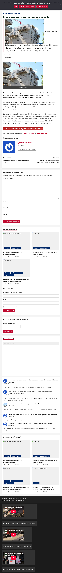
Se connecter (9, 311)
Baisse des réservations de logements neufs (12, 253)
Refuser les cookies (27, 6)
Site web (5, 214)
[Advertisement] (31, 360)
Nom (5, 201)
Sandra (10, 423)
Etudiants (13, 273)
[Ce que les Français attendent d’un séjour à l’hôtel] (45, 241)
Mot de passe (7, 300)
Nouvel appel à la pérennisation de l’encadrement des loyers (36, 404)
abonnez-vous (29, 134)
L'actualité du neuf (14, 13)
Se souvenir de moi (11, 307)
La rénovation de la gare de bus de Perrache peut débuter (34, 423)
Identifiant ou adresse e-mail (12, 293)
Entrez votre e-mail (9, 323)
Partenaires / (27, 546)
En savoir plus (41, 6)
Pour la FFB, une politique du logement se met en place (39, 415)
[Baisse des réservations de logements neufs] (16, 241)
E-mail (5, 208)
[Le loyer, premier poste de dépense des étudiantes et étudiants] (16, 268)
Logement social (9, 275)
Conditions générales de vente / (13, 546)
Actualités (36, 483)
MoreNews (11, 500)
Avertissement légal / (22, 523)
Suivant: (47, 161)
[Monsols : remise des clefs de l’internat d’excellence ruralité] (45, 476)
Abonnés (6, 13)
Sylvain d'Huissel (8, 55)
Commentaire (8, 178)
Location (20, 273)
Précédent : (16, 160)
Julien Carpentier (13, 415)
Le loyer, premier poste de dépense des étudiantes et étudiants (16, 280)
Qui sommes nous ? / (9, 523)
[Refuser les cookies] (60, 5)
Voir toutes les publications (27, 149)
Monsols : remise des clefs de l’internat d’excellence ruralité (43, 488)
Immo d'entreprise (44, 248)
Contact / (32, 523)
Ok (16, 6)
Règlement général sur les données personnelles (18, 569)
